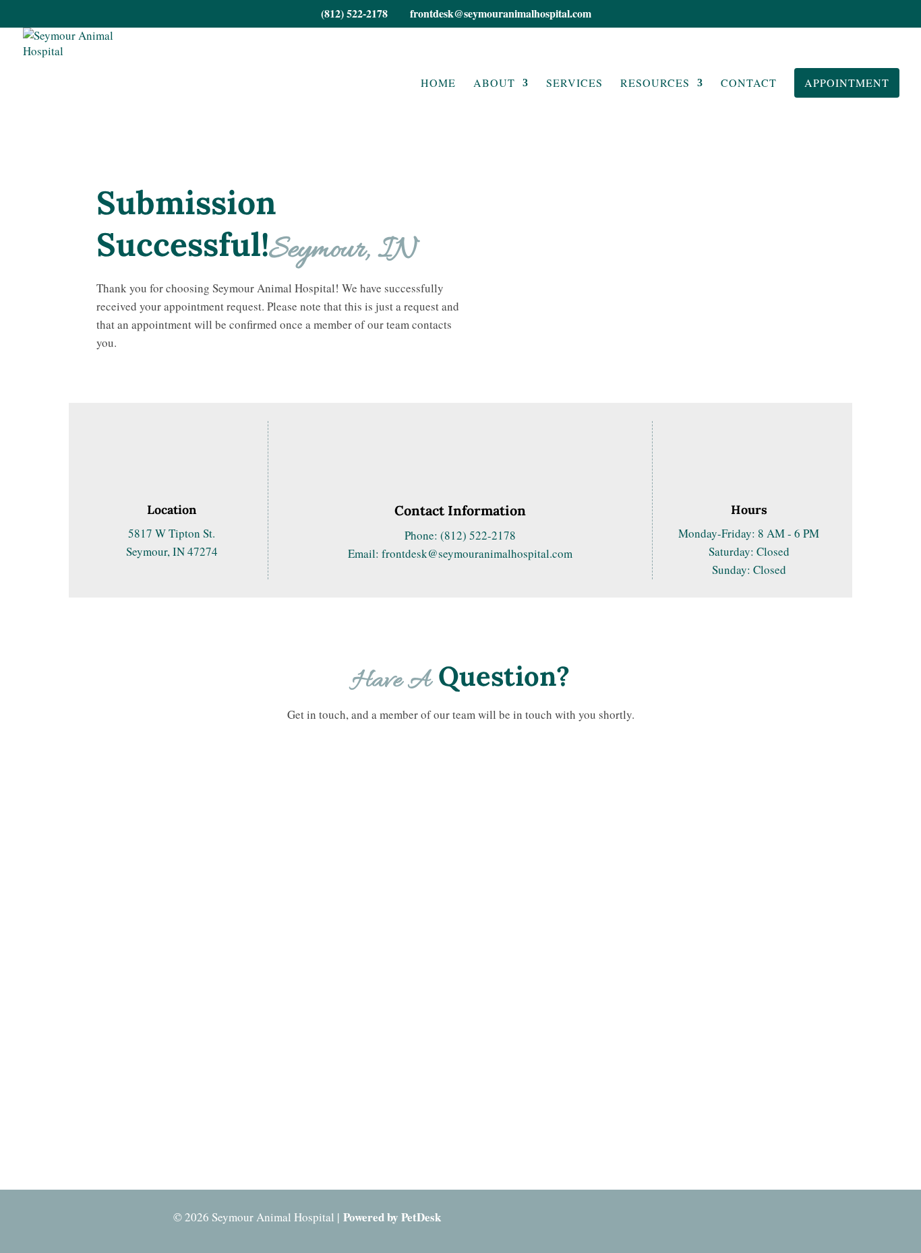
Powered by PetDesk (392, 1217)
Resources (655, 84)
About (494, 84)
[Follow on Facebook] (814, 1218)
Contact (749, 84)
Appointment (846, 82)
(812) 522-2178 (354, 13)
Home (438, 84)
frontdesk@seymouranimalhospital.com (477, 553)
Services (574, 84)
